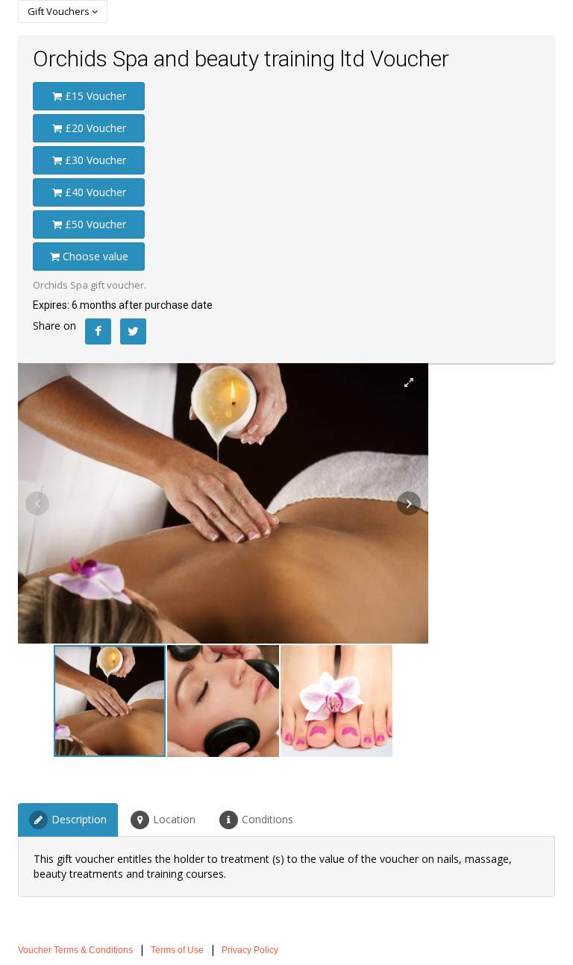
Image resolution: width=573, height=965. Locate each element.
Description (79, 819)
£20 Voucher (94, 128)
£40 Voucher (94, 192)
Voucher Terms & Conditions (75, 950)
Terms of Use (177, 950)
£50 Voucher (94, 224)
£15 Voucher (94, 96)
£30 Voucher (94, 160)
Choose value (94, 256)
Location (174, 819)
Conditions (267, 819)
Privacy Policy (250, 950)
